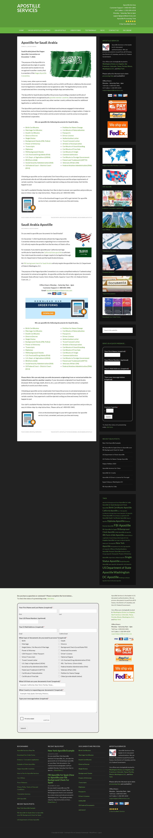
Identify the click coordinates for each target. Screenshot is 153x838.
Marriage (25, 644)
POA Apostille (115, 554)
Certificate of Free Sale (71, 149)
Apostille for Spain (108, 505)
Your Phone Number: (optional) (116, 360)
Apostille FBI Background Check (111, 502)
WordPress (93, 832)
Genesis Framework (81, 832)
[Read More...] (58, 770)
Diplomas (29, 149)
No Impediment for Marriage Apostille (120, 546)
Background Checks (85, 773)
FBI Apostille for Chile (110, 486)
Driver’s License (84, 796)
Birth (24, 641)
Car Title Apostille (122, 511)
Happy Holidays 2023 (109, 464)
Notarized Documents (69, 650)
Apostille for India (125, 502)
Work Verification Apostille (114, 580)
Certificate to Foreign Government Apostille (114, 513)
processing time (108, 76)
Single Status (30, 138)
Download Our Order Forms (112, 317)
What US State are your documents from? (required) (40, 681)
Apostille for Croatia (109, 473)
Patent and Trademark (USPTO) (33, 670)
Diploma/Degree (67, 657)
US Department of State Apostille (113, 454)
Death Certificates (33, 133)
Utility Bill (82, 801)
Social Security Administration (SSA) (34, 667)
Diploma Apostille (116, 521)
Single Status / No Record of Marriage (35, 647)
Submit (108, 417)
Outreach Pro (68, 832)
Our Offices (106, 229)
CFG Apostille (128, 513)
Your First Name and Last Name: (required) (36, 607)
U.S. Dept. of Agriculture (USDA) (33, 663)
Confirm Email (63, 634)
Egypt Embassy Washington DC (113, 482)
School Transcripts (28, 657)
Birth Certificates (32, 127)
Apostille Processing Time (126, 18)
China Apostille (107, 515)
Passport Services (108, 272)
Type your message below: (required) (114, 378)
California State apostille (53, 252)
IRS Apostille (128, 532)
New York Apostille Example (112, 443)
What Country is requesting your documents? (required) (41, 690)
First (20, 614)
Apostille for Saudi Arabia (39, 42)
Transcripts (30, 146)
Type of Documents (109, 294)
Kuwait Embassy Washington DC (117, 538)
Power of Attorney (33, 144)
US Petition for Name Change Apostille (115, 459)
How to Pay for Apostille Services (28, 773)
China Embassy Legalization (120, 515)
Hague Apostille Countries (25, 769)
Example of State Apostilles (26, 764)
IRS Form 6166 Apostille (113, 535)
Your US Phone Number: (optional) (32, 618)
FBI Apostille (122, 525)
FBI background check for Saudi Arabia (38, 263)
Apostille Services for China (111, 468)
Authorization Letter (71, 138)
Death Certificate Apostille (117, 518)
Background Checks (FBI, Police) (38, 141)
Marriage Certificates (34, 130)
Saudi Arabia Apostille (85, 217)
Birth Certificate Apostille (120, 507)
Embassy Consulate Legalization (113, 208)
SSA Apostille (120, 564)
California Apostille (110, 511)
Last (60, 614)
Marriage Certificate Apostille (122, 540)
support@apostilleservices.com (124, 16)
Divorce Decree (32, 135)
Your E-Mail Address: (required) (117, 368)
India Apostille (119, 532)
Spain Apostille (112, 564)
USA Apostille (107, 187)
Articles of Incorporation (72, 144)
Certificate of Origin (70, 152)
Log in (100, 832)
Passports (67, 133)
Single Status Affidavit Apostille (117, 557)
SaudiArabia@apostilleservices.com (59, 290)
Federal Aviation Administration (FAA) (74, 667)
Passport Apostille (115, 551)
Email (20, 634)
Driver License (68, 135)
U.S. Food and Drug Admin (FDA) (38, 155)
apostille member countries (59, 97)
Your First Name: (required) (115, 351)
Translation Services (109, 251)
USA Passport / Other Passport (33, 654)
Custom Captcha (111, 407)
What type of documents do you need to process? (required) (43, 638)
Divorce (64, 644)
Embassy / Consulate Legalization (28, 760)
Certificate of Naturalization (32, 673)
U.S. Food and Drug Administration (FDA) (75, 660)
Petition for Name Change (70, 673)
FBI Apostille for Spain (110, 529)
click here (110, 427)
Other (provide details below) (71, 676)
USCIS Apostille (127, 564)
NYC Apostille (106, 549)
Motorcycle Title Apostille (109, 543)
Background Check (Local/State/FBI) (74, 647)
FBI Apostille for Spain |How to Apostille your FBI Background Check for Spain (61, 779)
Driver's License (66, 654)
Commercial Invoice (70, 155)
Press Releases (22, 782)
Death (63, 641)
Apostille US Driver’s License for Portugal (116, 477)
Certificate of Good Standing (74, 146)
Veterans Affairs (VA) (68, 670)
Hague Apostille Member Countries (114, 165)
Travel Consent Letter (71, 141)
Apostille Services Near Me (26, 750)
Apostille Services (28, 8)
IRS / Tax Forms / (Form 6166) (71, 663)
